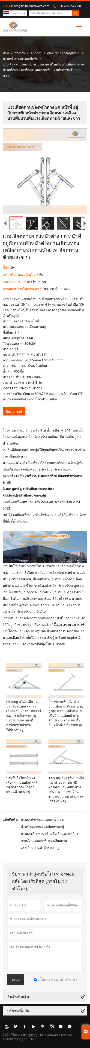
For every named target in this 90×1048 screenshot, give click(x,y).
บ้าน (6, 53)
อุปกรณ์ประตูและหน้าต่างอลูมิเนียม (55, 53)
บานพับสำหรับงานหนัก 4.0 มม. (43, 820)
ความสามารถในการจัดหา (22, 289)
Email (14, 411)
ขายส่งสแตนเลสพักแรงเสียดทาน (44, 840)
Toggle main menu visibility (79, 26)
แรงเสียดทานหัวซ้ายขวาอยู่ (40, 847)
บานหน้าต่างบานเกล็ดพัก (20, 58)
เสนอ (15, 979)
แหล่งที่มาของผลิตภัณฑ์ (21, 274)
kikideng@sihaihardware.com (29, 6)
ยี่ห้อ (6, 267)
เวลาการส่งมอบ (15, 281)
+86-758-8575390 (69, 6)
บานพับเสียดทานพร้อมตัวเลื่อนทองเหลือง (49, 833)
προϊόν (20, 53)
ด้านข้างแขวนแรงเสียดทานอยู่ (42, 826)
